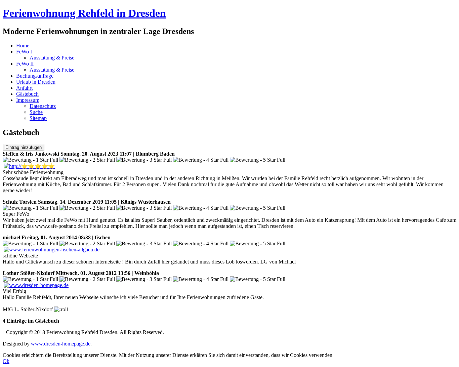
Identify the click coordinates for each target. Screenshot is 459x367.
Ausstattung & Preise (52, 57)
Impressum (27, 100)
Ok (6, 361)
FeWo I (24, 51)
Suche (36, 112)
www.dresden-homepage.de (60, 343)
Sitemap (38, 118)
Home (22, 45)
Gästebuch (27, 94)
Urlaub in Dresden (35, 82)
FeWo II (25, 64)
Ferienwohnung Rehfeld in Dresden (84, 13)
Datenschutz (43, 106)
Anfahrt (24, 88)
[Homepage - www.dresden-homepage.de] (36, 285)
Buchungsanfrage (34, 76)
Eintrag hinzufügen (23, 147)
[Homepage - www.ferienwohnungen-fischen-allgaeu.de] (51, 249)
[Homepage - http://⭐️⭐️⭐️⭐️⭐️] (29, 166)
